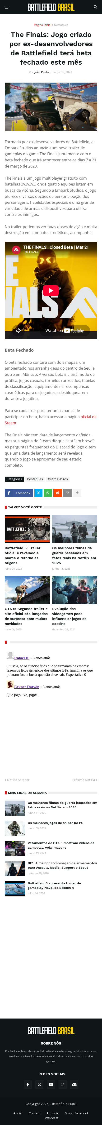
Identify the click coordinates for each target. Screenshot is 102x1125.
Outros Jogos (58, 479)
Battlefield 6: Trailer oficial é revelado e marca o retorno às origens (22, 555)
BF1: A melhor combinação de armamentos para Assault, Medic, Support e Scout (62, 865)
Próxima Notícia (83, 780)
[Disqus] (51, 709)
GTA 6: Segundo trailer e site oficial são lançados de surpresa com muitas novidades (26, 616)
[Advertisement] (51, 953)
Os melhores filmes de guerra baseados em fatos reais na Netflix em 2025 (74, 555)
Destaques (61, 25)
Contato (35, 1113)
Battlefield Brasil (64, 1104)
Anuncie (52, 1113)
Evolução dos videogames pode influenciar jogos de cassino (69, 616)
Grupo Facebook (77, 1113)
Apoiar (18, 1113)
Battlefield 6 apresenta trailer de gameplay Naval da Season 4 (54, 885)
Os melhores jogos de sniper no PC (55, 823)
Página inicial (42, 25)
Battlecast (51, 1118)
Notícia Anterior (18, 780)
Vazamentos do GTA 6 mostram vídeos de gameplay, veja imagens (61, 845)
